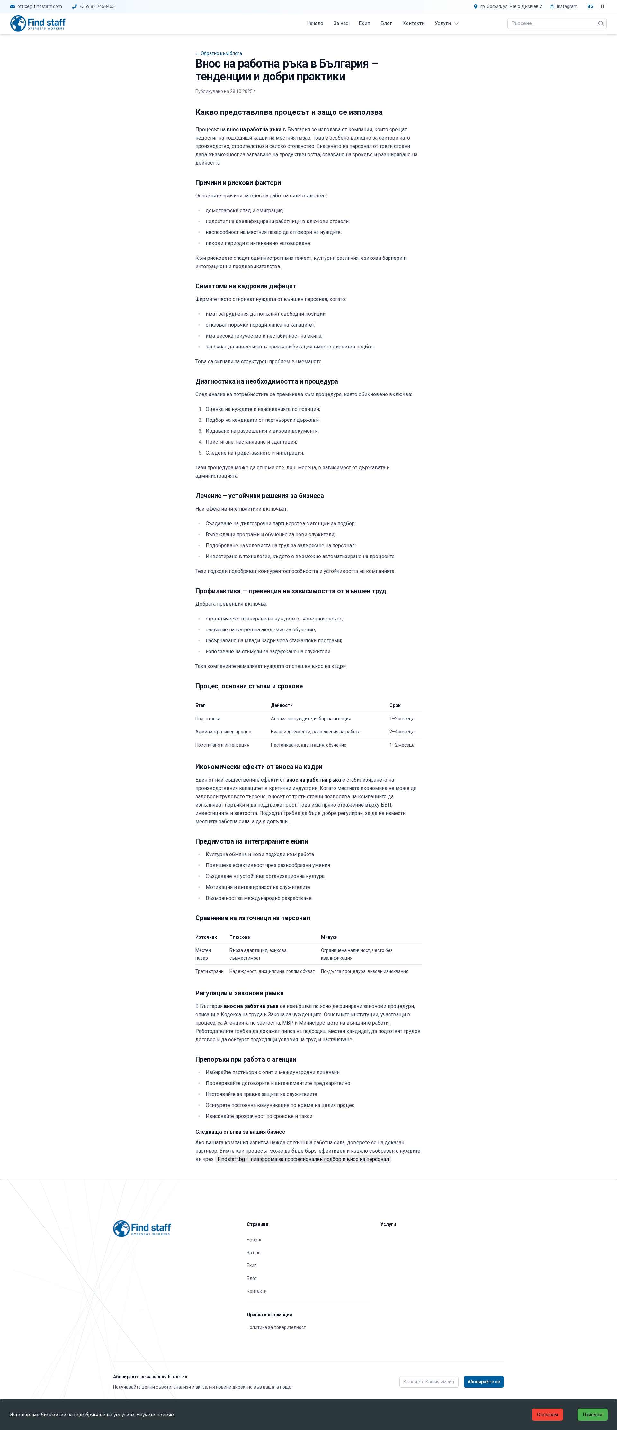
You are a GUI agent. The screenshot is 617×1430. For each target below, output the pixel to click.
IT (603, 6)
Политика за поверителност (276, 1327)
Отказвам (547, 1414)
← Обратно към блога (218, 53)
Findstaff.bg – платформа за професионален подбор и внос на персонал (303, 1159)
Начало (314, 23)
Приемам (593, 1414)
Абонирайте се (484, 1381)
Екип (364, 23)
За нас (341, 23)
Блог (386, 23)
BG (590, 6)
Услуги (443, 23)
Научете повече (155, 1415)
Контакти (413, 23)
